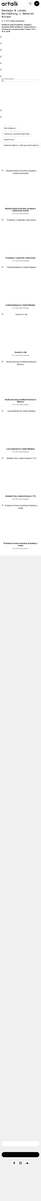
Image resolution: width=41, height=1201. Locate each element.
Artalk (12, 21)
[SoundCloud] (27, 1163)
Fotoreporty (20, 21)
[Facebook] (14, 1163)
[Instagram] (20, 1163)
